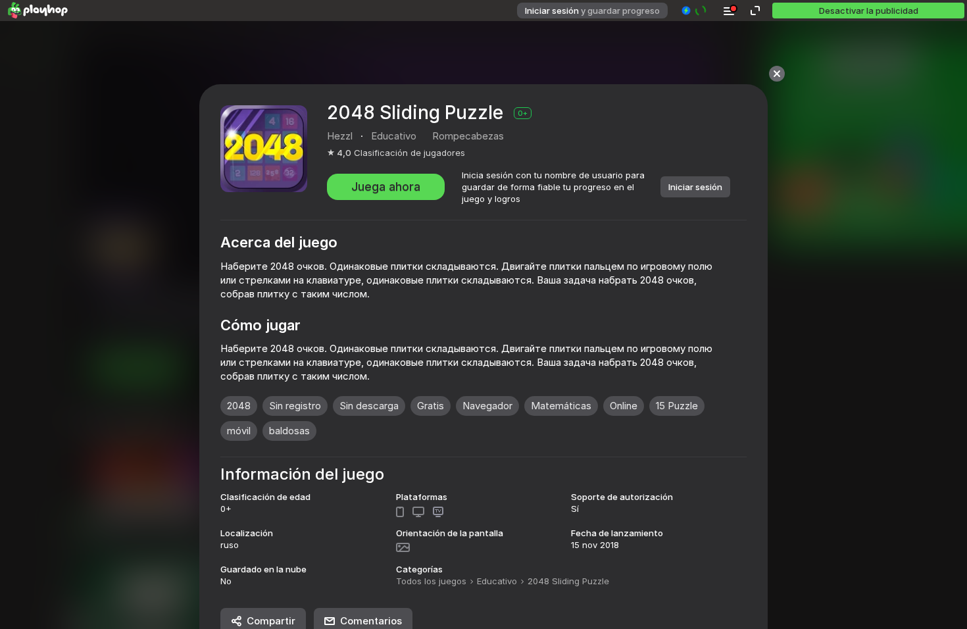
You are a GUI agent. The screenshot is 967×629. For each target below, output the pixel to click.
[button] (694, 10)
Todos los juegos (431, 581)
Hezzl (340, 136)
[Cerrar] (777, 74)
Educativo (497, 581)
